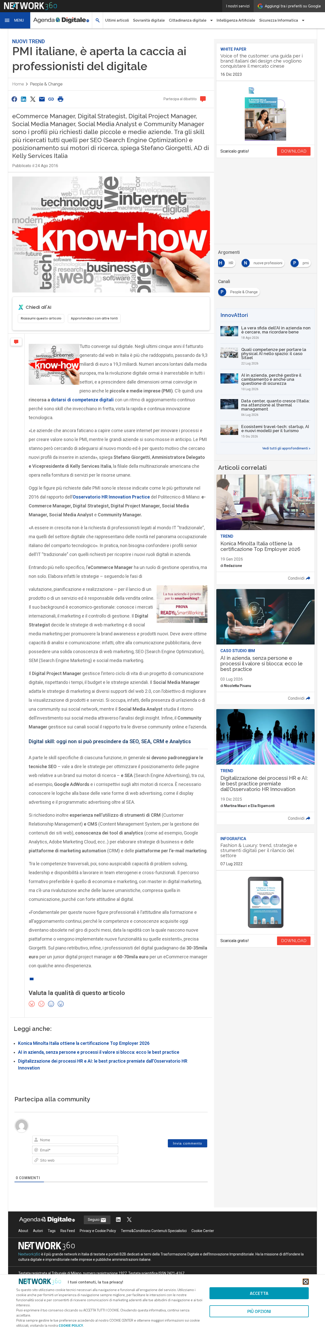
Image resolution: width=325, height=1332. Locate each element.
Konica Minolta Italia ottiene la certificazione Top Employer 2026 (84, 1043)
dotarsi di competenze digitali (82, 399)
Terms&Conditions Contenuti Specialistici (154, 1231)
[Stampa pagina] (60, 99)
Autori (38, 1231)
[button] (15, 20)
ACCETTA (259, 1293)
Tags (52, 1231)
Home (18, 84)
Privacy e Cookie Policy (98, 1231)
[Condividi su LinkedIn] (23, 99)
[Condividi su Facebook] (14, 99)
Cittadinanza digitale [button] (187, 20)
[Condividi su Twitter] (33, 99)
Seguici (94, 1220)
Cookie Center (202, 1231)
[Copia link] (51, 99)
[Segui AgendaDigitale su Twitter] (129, 1220)
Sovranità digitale (149, 20)
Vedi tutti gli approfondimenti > (286, 448)
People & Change (46, 84)
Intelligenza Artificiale (236, 20)
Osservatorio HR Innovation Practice (111, 497)
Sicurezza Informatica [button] (278, 20)
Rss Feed (67, 1231)
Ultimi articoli (117, 20)
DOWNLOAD (293, 151)
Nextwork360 (29, 1254)
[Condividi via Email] (42, 99)
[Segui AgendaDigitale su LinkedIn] (118, 1220)
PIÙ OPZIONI (259, 1311)
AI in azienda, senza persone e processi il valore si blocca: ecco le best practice (98, 1052)
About (23, 1231)
